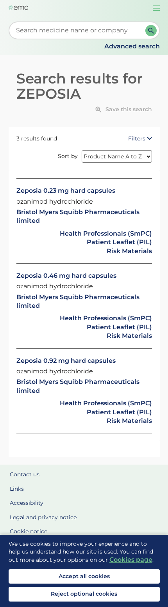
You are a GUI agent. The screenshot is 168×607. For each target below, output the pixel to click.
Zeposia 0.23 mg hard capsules (65, 190)
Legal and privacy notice (43, 517)
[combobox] (78, 30)
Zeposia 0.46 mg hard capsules (66, 275)
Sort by (68, 156)
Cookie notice (28, 531)
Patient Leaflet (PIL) (119, 242)
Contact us (24, 474)
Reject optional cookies (84, 593)
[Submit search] (151, 30)
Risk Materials (129, 251)
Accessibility (26, 502)
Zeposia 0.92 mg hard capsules (66, 360)
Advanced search (132, 46)
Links (17, 488)
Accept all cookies (84, 576)
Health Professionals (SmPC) (106, 233)
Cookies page (130, 559)
